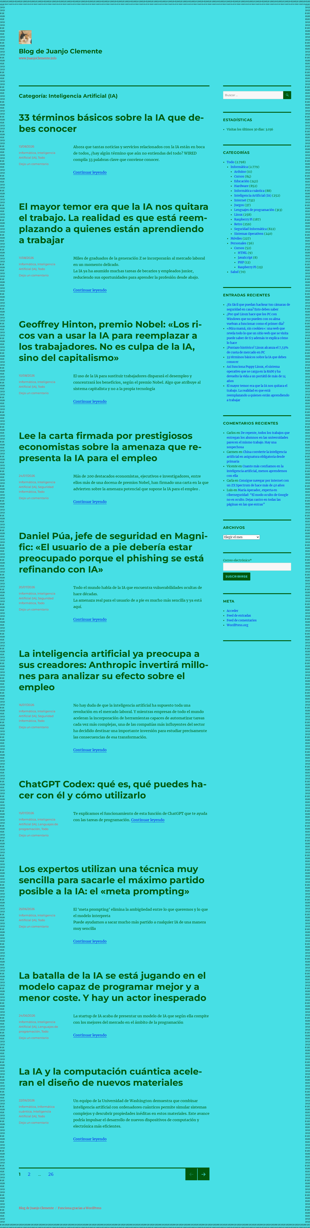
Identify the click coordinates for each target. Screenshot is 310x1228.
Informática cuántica (249, 191)
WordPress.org (237, 625)
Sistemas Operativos (248, 234)
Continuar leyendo (90, 172)
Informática (27, 153)
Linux (238, 215)
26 (52, 1174)
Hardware (241, 186)
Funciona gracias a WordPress (79, 1208)
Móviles (236, 238)
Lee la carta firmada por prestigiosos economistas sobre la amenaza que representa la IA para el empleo (110, 446)
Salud (235, 272)
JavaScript (245, 258)
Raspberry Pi (243, 219)
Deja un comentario (34, 164)
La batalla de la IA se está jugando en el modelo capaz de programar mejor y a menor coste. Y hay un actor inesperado (112, 986)
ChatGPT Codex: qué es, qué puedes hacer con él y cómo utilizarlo (113, 789)
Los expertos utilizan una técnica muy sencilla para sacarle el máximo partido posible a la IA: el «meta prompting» (111, 880)
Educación (241, 181)
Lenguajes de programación (254, 210)
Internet (240, 200)
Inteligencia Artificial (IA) (252, 196)
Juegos (239, 205)
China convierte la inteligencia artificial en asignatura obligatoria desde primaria (257, 456)
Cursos (239, 176)
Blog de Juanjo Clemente (60, 51)
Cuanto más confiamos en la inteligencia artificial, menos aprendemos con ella (257, 471)
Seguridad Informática (250, 229)
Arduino (240, 172)
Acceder (232, 611)
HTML (242, 253)
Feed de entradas (239, 616)
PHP (241, 262)
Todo (41, 157)
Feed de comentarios (242, 620)
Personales (238, 243)
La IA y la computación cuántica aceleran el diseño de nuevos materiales (110, 1077)
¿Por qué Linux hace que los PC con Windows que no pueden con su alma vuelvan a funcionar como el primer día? (255, 319)
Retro (238, 224)
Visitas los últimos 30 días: (246, 129)
